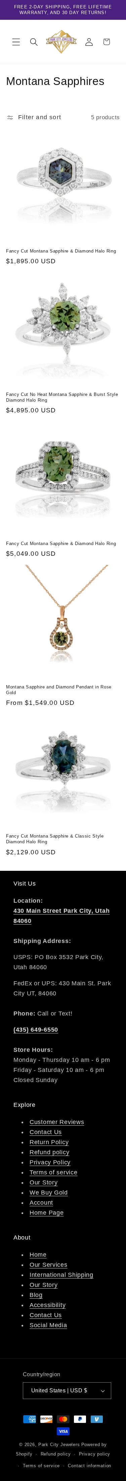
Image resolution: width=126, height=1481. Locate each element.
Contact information (89, 1465)
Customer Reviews (57, 1122)
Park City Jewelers (59, 1444)
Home (38, 1254)
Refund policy (49, 1152)
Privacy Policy (50, 1162)
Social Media (48, 1325)
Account (41, 1202)
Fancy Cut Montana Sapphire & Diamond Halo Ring (61, 251)
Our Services (49, 1264)
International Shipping (61, 1274)
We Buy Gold (49, 1192)
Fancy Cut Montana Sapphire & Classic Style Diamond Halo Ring (55, 839)
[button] (16, 42)
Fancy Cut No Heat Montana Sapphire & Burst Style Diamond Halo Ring (62, 397)
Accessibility (48, 1305)
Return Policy (49, 1142)
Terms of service (54, 1172)
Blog (36, 1295)
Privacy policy (95, 1453)
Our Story (43, 1182)
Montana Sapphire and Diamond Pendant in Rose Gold (59, 689)
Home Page (47, 1212)
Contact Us (46, 1132)
